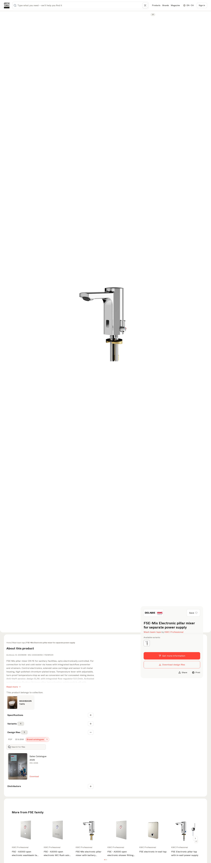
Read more (12, 686)
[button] (104, 859)
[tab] (10, 739)
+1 (196, 841)
